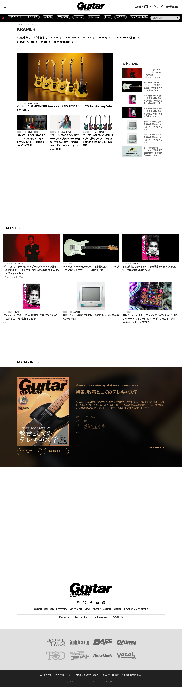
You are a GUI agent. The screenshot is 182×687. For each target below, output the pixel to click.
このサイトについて (101, 675)
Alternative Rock (11, 277)
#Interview (72, 37)
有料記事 (48, 17)
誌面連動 (121, 17)
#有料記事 (41, 37)
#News (56, 37)
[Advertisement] (91, 505)
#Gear (46, 41)
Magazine (28, 362)
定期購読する (56, 451)
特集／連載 (63, 17)
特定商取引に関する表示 (132, 675)
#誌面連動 (24, 37)
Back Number (81, 617)
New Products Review (141, 17)
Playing (97, 609)
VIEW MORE (157, 448)
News (107, 17)
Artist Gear (94, 17)
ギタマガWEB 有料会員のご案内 (23, 17)
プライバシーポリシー (64, 675)
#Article (89, 37)
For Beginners (100, 617)
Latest (12, 228)
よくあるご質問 (46, 675)
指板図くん (118, 617)
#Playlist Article (27, 41)
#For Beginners (64, 41)
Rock (22, 277)
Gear (30, 103)
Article (77, 312)
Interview (79, 17)
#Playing (104, 37)
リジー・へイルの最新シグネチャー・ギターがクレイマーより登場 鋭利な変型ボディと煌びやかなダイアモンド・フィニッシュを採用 (65, 142)
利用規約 (115, 675)
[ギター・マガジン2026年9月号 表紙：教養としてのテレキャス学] (43, 444)
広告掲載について (83, 675)
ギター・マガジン (24, 25)
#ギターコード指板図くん (128, 37)
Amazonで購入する (30, 451)
